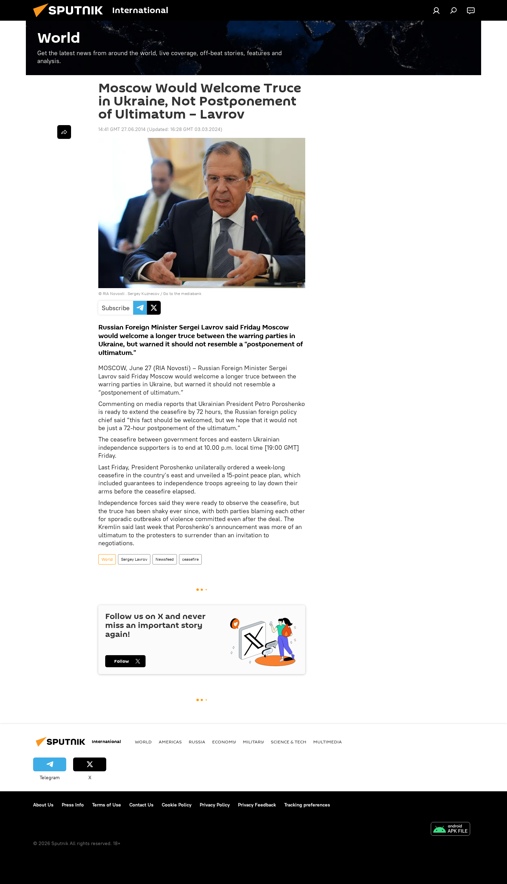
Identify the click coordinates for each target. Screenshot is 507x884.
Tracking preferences (307, 805)
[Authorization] (436, 10)
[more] (64, 132)
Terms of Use (106, 805)
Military (253, 742)
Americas (170, 742)
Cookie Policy (176, 805)
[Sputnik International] (70, 19)
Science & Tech (288, 742)
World (107, 559)
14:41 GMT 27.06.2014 (122, 129)
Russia (197, 742)
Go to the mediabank (182, 293)
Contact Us (141, 805)
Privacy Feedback (257, 805)
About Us (43, 805)
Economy (224, 742)
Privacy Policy (215, 805)
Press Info (73, 805)
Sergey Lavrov (134, 559)
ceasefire (190, 559)
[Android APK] (450, 829)
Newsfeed (165, 559)
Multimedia (327, 742)
